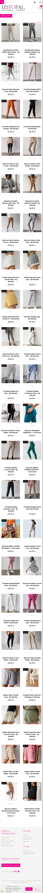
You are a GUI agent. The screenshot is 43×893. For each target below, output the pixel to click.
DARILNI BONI (6, 843)
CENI (32, 22)
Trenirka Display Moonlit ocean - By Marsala (11, 509)
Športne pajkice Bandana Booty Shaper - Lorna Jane (11, 811)
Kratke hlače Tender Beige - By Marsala (10, 772)
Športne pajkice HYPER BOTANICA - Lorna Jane (11, 547)
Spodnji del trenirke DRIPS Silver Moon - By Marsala (10, 52)
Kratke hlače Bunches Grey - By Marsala (32, 278)
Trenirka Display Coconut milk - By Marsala (11, 470)
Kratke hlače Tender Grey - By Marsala (10, 696)
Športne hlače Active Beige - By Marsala (32, 165)
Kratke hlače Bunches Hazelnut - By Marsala (10, 318)
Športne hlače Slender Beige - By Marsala (32, 659)
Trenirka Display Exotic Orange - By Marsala (11, 128)
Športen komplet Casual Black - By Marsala (11, 431)
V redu (29, 889)
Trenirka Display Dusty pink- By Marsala (32, 508)
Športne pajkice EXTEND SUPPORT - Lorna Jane (32, 470)
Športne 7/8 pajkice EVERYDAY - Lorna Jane (32, 431)
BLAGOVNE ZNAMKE (8, 846)
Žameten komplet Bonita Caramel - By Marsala (32, 203)
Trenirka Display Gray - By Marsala (32, 318)
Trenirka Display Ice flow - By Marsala (10, 392)
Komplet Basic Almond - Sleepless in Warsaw (32, 696)
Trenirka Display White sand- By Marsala (32, 90)
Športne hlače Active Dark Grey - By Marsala (10, 355)
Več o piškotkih (37, 889)
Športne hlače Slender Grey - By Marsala (10, 90)
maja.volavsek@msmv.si (23, 882)
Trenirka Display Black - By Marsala (32, 128)
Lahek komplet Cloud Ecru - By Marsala (32, 355)
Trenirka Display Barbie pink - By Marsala (11, 584)
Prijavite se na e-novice (11, 865)
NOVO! (4, 24)
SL (7, 2)
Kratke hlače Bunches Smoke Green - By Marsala (32, 734)
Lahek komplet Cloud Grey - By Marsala (32, 547)
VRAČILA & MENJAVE (8, 841)
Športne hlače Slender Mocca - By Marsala (10, 241)
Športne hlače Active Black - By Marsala (11, 659)
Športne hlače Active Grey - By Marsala (32, 241)
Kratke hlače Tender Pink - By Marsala (32, 772)
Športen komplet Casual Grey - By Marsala (32, 584)
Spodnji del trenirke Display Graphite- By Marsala (32, 52)
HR (11, 2)
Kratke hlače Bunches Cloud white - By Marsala (10, 279)
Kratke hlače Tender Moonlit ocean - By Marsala (32, 811)
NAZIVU (38, 22)
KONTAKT (26, 835)
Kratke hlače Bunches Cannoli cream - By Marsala (10, 734)
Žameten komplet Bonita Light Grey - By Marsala (10, 203)
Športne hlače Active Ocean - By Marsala (11, 165)
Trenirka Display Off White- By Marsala (10, 622)
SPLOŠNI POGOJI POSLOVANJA (28, 838)
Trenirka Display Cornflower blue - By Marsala (32, 393)
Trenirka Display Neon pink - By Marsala (32, 622)
